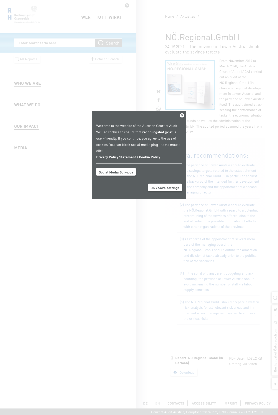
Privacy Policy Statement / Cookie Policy (128, 156)
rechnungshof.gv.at (157, 131)
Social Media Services (116, 172)
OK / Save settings (165, 187)
